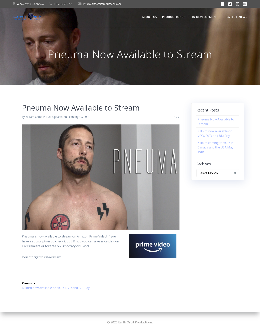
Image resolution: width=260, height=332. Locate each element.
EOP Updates (54, 117)
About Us (149, 17)
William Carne (34, 117)
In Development (205, 17)
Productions (172, 17)
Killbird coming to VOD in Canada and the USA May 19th (215, 147)
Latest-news (237, 17)
